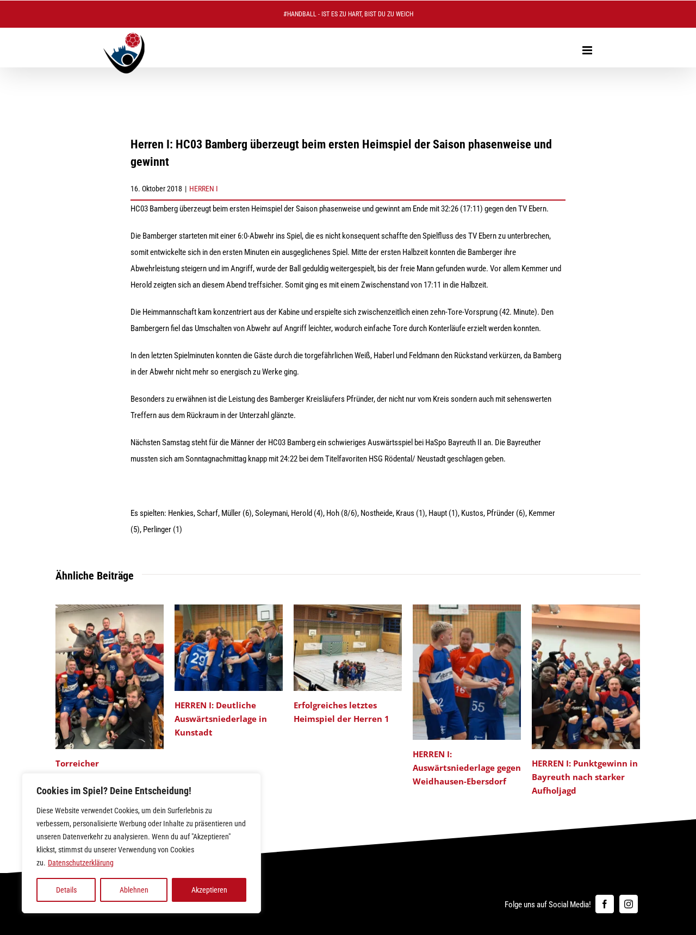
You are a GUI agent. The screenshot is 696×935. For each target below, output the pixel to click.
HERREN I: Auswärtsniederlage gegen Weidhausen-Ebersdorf (467, 768)
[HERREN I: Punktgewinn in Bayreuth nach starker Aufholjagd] (586, 609)
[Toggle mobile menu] (588, 50)
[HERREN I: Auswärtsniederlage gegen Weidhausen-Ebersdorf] (467, 609)
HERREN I (203, 188)
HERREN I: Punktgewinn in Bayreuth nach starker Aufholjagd (585, 777)
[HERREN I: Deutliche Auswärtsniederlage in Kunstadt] (229, 609)
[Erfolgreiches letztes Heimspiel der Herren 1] (348, 609)
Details (66, 890)
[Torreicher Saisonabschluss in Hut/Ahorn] (109, 609)
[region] (141, 843)
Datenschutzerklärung (81, 862)
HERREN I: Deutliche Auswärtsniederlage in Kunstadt (221, 719)
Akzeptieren (209, 890)
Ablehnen (134, 890)
